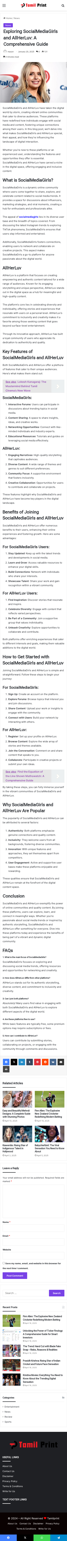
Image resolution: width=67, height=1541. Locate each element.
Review (8, 1416)
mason (11, 51)
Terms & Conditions (12, 1486)
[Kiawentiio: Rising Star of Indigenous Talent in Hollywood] (17, 1134)
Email (6, 1236)
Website (7, 1249)
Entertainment (12, 1406)
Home (8, 18)
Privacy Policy (9, 1481)
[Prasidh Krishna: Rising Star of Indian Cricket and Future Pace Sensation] (11, 1365)
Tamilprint (53, 1518)
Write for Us (8, 1491)
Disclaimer (7, 1476)
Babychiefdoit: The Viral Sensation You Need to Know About (49, 1148)
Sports (8, 1421)
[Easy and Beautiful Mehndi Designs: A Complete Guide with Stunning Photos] (17, 1099)
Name (6, 1222)
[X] (14, 1062)
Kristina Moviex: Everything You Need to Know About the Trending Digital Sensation (43, 1378)
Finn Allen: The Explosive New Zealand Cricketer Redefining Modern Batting (48, 1113)
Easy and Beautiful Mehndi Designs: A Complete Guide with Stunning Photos (16, 1113)
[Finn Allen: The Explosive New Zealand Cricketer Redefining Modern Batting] (49, 1099)
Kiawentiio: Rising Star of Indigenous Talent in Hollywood (15, 1148)
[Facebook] (6, 1062)
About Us (7, 1466)
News (17, 18)
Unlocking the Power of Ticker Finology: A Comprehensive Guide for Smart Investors (43, 1334)
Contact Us (8, 1471)
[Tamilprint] (33, 5)
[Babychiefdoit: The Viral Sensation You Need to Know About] (49, 1134)
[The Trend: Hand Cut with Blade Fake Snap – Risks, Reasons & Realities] (11, 1351)
